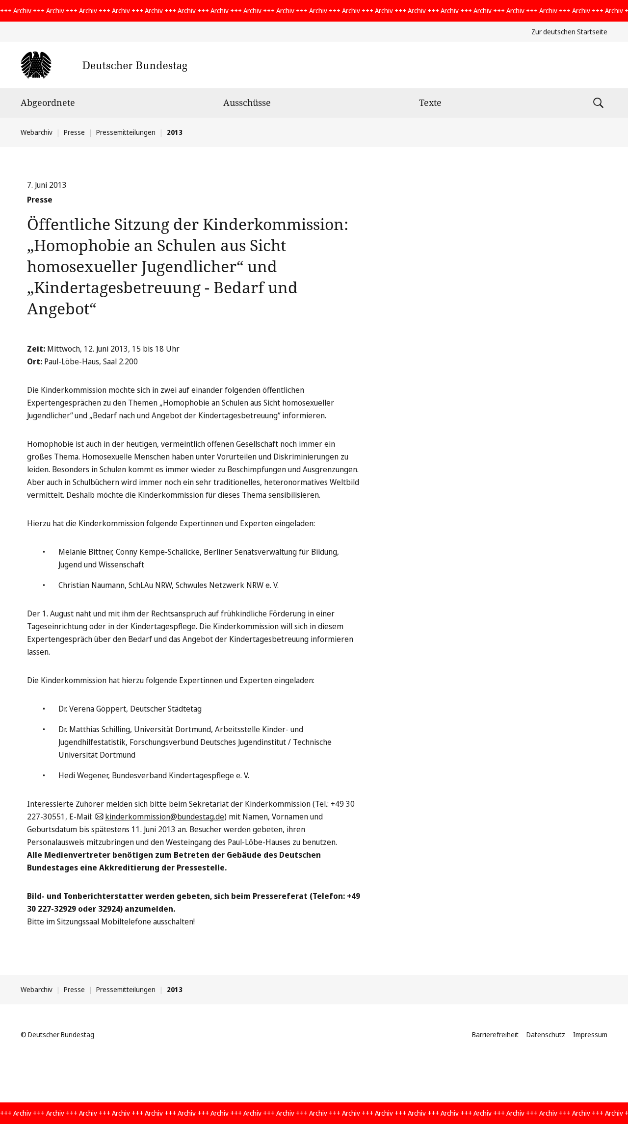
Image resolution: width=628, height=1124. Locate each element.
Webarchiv (36, 132)
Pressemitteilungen (126, 132)
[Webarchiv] (104, 64)
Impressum (590, 1034)
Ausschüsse (247, 102)
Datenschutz (545, 1034)
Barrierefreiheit (495, 1034)
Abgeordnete (48, 102)
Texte (430, 102)
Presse (74, 132)
